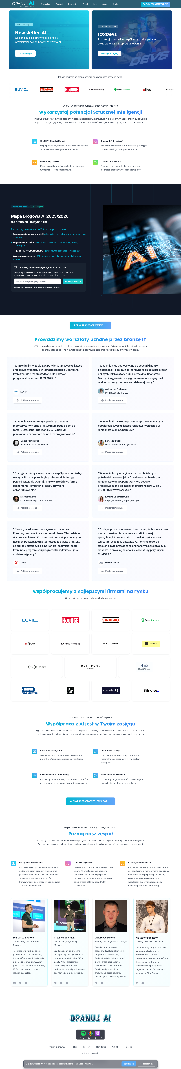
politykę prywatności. (54, 287)
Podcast (59, 4)
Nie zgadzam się (146, 1064)
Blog (95, 4)
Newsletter (73, 4)
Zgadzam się (129, 1064)
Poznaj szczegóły (109, 53)
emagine (135, 500)
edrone (48, 500)
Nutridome (43, 444)
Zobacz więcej (25, 53)
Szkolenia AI (46, 4)
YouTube (116, 1047)
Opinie (115, 4)
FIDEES (124, 393)
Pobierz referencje (29, 400)
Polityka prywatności (90, 1053)
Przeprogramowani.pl (58, 1047)
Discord (129, 1047)
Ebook (85, 4)
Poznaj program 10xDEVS (155, 4)
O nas (104, 4)
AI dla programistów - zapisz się (88, 801)
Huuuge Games (129, 444)
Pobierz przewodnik (73, 281)
